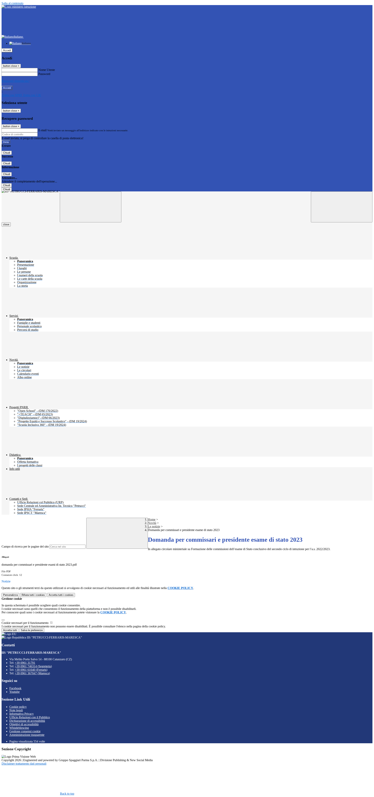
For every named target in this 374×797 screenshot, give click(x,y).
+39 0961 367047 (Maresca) (32, 673)
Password (44, 74)
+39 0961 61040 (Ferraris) (31, 669)
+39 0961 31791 (25, 662)
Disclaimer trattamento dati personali (24, 763)
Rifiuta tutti (33, 595)
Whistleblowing (19, 727)
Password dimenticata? (16, 81)
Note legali (16, 710)
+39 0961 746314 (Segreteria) (33, 666)
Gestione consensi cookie (25, 731)
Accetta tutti (61, 595)
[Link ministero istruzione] (19, 6)
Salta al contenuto (12, 3)
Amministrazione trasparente (26, 734)
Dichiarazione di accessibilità (27, 720)
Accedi (7, 50)
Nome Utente (46, 69)
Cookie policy (18, 706)
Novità (152, 523)
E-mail (42, 130)
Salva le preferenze (32, 630)
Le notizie (154, 526)
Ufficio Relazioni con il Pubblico (29, 717)
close (6, 224)
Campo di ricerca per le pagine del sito (25, 546)
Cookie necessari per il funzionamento (25, 622)
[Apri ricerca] (341, 206)
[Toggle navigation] (90, 206)
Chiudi (6, 152)
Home (151, 519)
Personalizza (10, 595)
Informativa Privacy (21, 713)
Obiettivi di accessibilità (24, 724)
